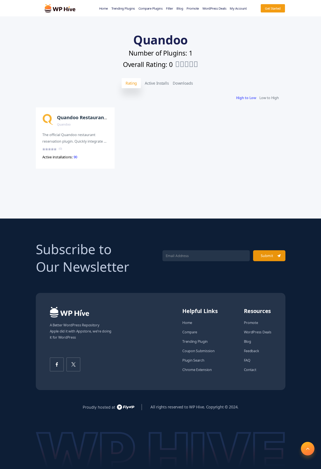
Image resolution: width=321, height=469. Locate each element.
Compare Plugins (150, 8)
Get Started (273, 8)
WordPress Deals (214, 8)
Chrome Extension (197, 369)
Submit (267, 255)
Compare (189, 332)
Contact (250, 369)
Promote (192, 8)
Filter (169, 8)
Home (103, 8)
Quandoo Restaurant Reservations (97, 117)
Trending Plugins (123, 8)
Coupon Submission (198, 350)
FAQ (247, 360)
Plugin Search (193, 360)
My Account (238, 8)
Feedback (251, 350)
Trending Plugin (195, 341)
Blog (179, 8)
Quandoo (64, 124)
